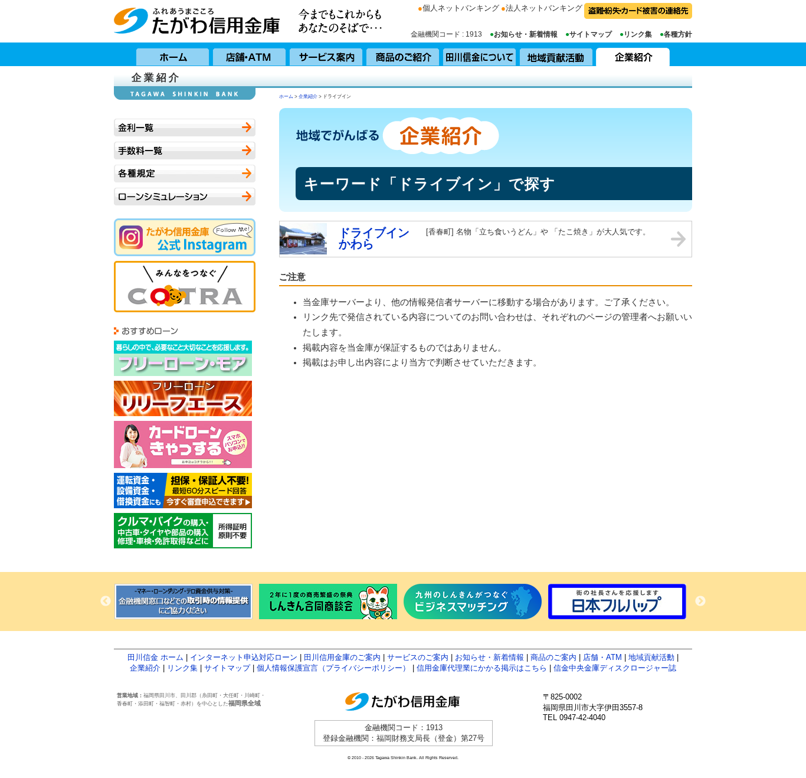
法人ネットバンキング (544, 8)
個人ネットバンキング (460, 8)
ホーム (173, 54)
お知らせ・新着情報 (526, 34)
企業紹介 (633, 54)
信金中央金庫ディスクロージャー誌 (614, 667)
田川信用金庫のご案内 (342, 657)
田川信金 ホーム (155, 657)
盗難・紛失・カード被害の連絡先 (638, 11)
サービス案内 (326, 54)
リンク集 (638, 34)
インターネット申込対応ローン (243, 657)
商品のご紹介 (403, 54)
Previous (106, 601)
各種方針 (678, 34)
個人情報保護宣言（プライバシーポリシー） (333, 667)
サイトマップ (590, 34)
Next (700, 601)
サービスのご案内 (417, 657)
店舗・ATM (249, 54)
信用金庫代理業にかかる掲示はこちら (482, 667)
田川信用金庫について (479, 54)
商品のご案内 (553, 657)
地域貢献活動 (556, 54)
